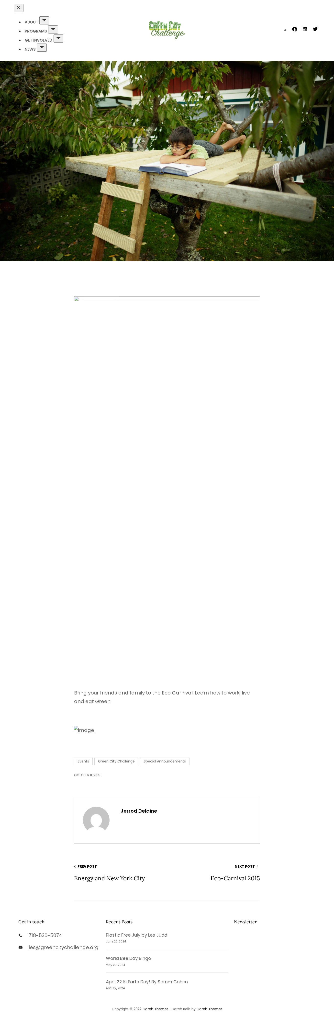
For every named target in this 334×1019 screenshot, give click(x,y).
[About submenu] (44, 20)
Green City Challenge (116, 761)
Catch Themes (155, 1009)
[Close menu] (18, 8)
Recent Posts (119, 922)
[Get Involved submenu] (58, 38)
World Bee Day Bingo (128, 958)
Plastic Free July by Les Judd (136, 935)
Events (83, 761)
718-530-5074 (45, 935)
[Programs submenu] (53, 29)
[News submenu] (42, 48)
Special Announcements (165, 761)
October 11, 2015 (87, 775)
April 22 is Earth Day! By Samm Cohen (147, 982)
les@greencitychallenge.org (64, 947)
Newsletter (245, 922)
